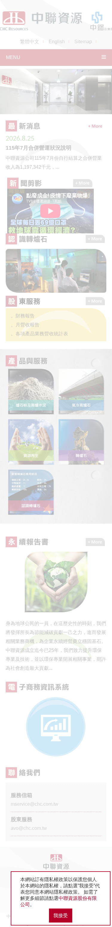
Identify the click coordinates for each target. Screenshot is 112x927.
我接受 (60, 915)
